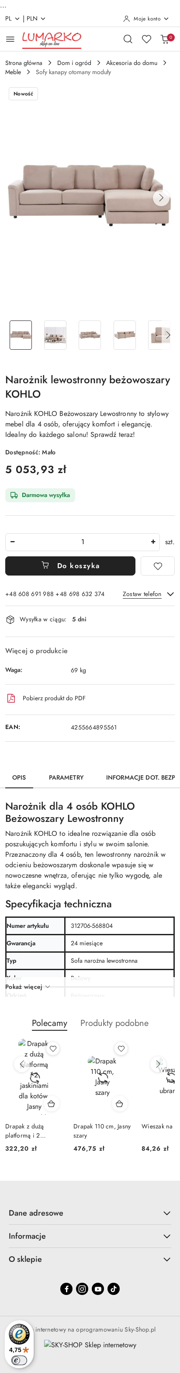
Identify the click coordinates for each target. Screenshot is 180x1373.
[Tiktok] (113, 1289)
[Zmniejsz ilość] (12, 542)
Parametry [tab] (66, 777)
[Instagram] (82, 1289)
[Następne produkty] (158, 1064)
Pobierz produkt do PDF (54, 698)
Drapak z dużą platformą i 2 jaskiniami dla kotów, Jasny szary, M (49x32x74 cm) (33, 1130)
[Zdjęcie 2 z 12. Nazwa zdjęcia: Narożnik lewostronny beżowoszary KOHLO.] (55, 335)
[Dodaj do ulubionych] (158, 566)
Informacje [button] (27, 1236)
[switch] (19, 1360)
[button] (161, 198)
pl (8, 18)
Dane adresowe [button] (36, 1213)
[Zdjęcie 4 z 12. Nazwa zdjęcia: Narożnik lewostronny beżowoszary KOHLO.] (124, 335)
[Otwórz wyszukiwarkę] (128, 39)
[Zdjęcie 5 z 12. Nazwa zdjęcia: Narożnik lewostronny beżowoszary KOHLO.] (159, 335)
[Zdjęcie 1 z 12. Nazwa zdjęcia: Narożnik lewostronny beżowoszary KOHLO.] (20, 335)
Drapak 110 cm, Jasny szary (102, 1130)
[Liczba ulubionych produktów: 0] (146, 39)
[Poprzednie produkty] (22, 1064)
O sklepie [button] (25, 1259)
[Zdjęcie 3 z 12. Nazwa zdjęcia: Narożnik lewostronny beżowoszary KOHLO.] (89, 335)
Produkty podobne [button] (114, 1023)
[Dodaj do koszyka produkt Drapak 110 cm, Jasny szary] (120, 1103)
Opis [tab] (19, 777)
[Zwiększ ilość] (152, 542)
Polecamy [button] (49, 1023)
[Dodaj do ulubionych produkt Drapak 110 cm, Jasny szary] (121, 1048)
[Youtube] (98, 1289)
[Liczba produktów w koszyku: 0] (165, 39)
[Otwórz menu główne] (10, 39)
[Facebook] (66, 1289)
